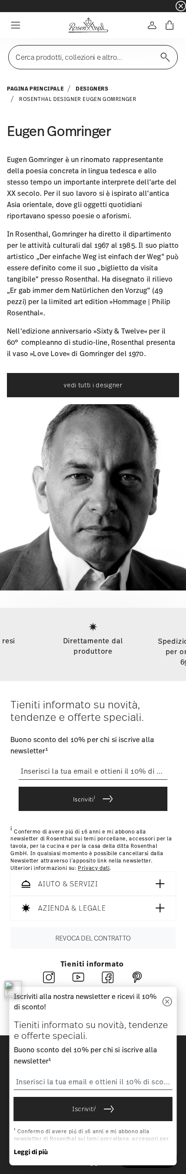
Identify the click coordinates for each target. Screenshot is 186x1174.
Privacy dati (93, 868)
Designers (92, 88)
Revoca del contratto (93, 938)
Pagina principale (35, 88)
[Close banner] (181, 6)
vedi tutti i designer (93, 385)
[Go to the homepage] (88, 25)
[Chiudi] (167, 1001)
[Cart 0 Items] (169, 25)
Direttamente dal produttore (93, 646)
